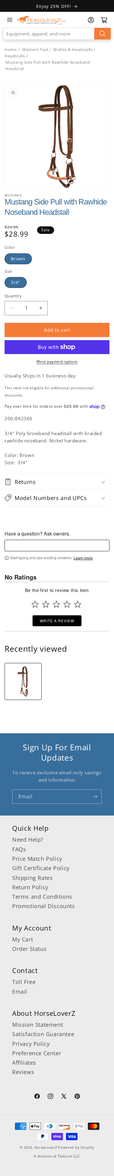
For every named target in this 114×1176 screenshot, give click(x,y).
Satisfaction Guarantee (43, 1034)
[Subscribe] (95, 796)
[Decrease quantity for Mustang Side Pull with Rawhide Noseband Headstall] (12, 308)
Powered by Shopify (76, 1147)
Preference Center (36, 1053)
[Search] (102, 33)
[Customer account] (91, 20)
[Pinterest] (77, 1097)
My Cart (22, 939)
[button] (57, 482)
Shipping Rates (32, 877)
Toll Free (24, 981)
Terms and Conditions (42, 896)
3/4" (15, 282)
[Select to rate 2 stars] (45, 604)
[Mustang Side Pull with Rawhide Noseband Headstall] (23, 681)
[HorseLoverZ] (41, 20)
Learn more (83, 558)
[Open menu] (9, 19)
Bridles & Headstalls (73, 49)
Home (10, 49)
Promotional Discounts (43, 906)
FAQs (19, 849)
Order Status (29, 948)
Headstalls (15, 56)
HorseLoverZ (45, 1147)
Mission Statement (37, 1024)
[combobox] (57, 34)
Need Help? (27, 839)
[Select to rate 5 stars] (77, 604)
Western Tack (35, 49)
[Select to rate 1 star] (35, 604)
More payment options (57, 361)
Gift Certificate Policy (41, 868)
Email (19, 991)
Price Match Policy (37, 858)
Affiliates (24, 1062)
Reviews (23, 1072)
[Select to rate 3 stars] (56, 604)
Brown (18, 259)
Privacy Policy (31, 1043)
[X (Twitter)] (64, 1097)
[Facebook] (37, 1097)
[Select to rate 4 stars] (67, 604)
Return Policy (30, 887)
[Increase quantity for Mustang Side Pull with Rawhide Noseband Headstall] (40, 308)
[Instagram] (50, 1097)
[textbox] (57, 545)
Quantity (13, 296)
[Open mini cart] (104, 20)
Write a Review (57, 620)
